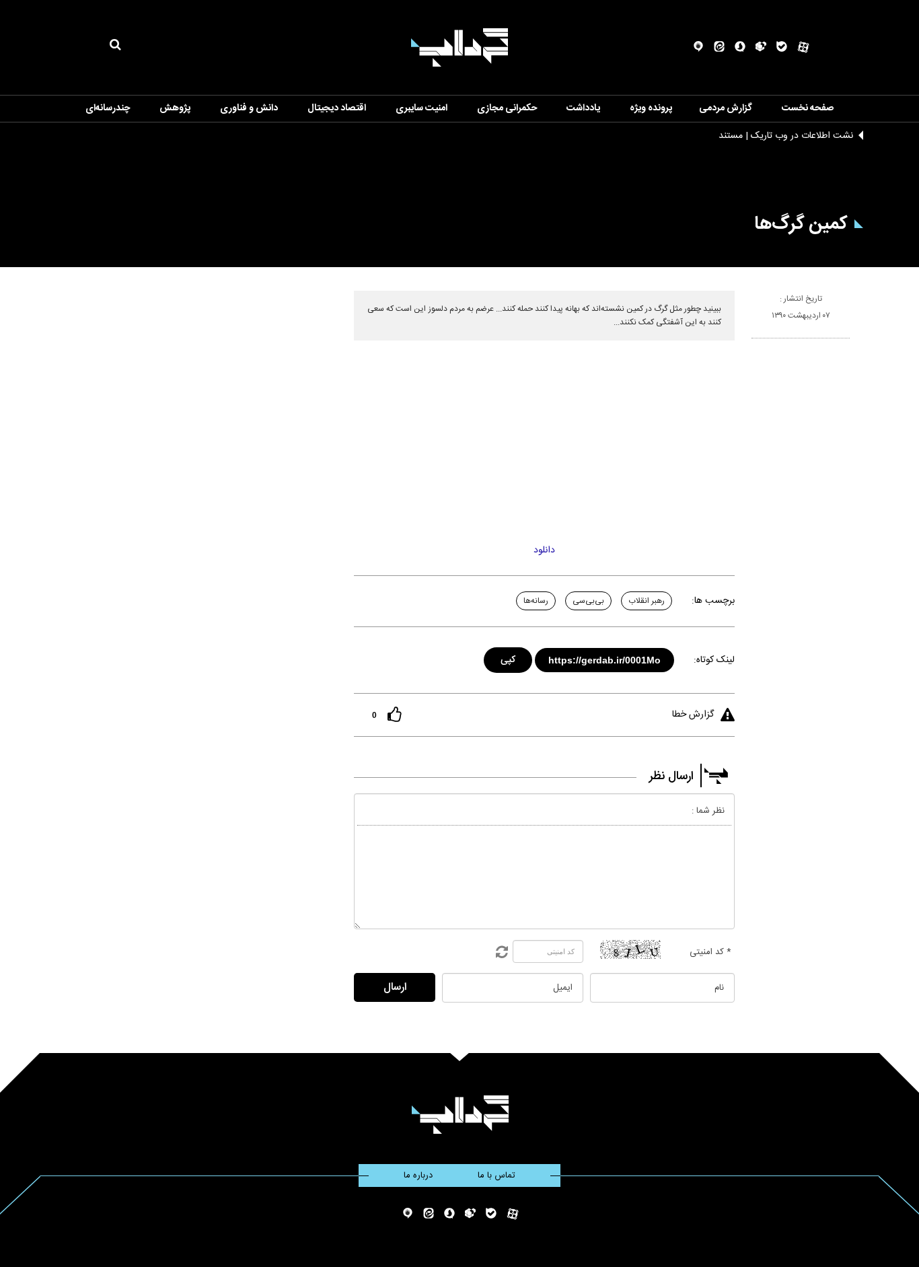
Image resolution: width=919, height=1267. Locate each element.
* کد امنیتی (710, 952)
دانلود (544, 550)
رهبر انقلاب (646, 601)
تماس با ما (496, 1175)
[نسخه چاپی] (757, 343)
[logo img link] (459, 47)
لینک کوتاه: (714, 660)
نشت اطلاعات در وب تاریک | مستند (786, 136)
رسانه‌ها (535, 601)
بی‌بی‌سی (588, 601)
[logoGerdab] (460, 1114)
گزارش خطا (693, 715)
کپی (509, 657)
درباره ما (418, 1175)
